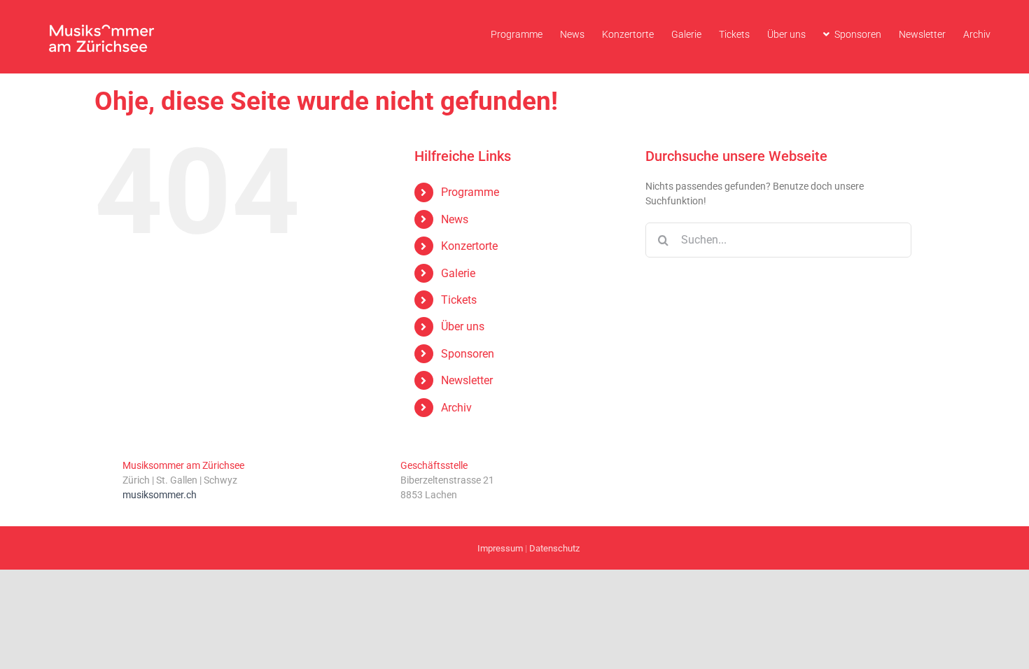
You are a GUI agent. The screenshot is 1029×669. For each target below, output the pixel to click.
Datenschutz (554, 548)
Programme (470, 192)
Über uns (462, 326)
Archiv (456, 407)
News (454, 219)
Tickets (459, 300)
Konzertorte (469, 246)
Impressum (500, 548)
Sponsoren (467, 353)
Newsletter (467, 380)
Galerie (458, 273)
